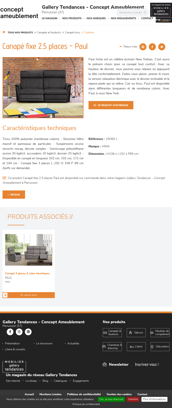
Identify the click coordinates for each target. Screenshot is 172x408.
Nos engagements (123, 18)
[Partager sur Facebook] (152, 46)
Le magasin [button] (49, 18)
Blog (45, 381)
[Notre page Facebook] (10, 332)
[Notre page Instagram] (19, 332)
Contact (147, 18)
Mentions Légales (50, 394)
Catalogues (60, 381)
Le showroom (44, 343)
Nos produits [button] (72, 18)
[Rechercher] (145, 12)
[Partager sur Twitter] (161, 46)
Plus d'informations (154, 399)
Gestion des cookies (119, 394)
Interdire (133, 399)
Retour (15, 195)
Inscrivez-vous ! (147, 364)
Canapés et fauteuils (49, 32)
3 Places (89, 32)
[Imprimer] (142, 46)
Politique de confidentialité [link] (86, 404)
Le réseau (31, 381)
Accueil (29, 394)
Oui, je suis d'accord (111, 399)
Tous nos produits (20, 32)
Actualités (73, 343)
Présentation (12, 343)
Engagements (81, 381)
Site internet (13, 381)
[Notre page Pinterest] (28, 332)
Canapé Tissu (72, 32)
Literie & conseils (15, 349)
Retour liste (130, 46)
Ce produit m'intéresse (113, 105)
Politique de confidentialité (84, 394)
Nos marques (96, 18)
